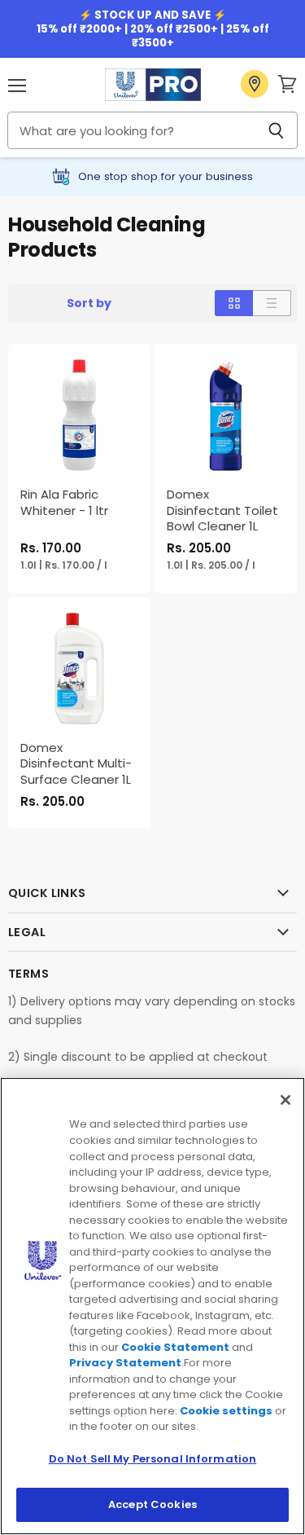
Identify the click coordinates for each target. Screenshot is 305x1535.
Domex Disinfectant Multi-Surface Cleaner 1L (76, 763)
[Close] (285, 1100)
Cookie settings (226, 1410)
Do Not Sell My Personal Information (153, 1459)
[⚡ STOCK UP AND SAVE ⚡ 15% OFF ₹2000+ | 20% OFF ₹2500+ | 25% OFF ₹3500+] (152, 29)
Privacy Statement (125, 1362)
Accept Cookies (152, 1504)
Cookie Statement (175, 1347)
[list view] (272, 303)
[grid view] (234, 303)
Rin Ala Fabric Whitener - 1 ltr (64, 502)
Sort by (89, 303)
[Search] (276, 130)
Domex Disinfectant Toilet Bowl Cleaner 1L (222, 510)
